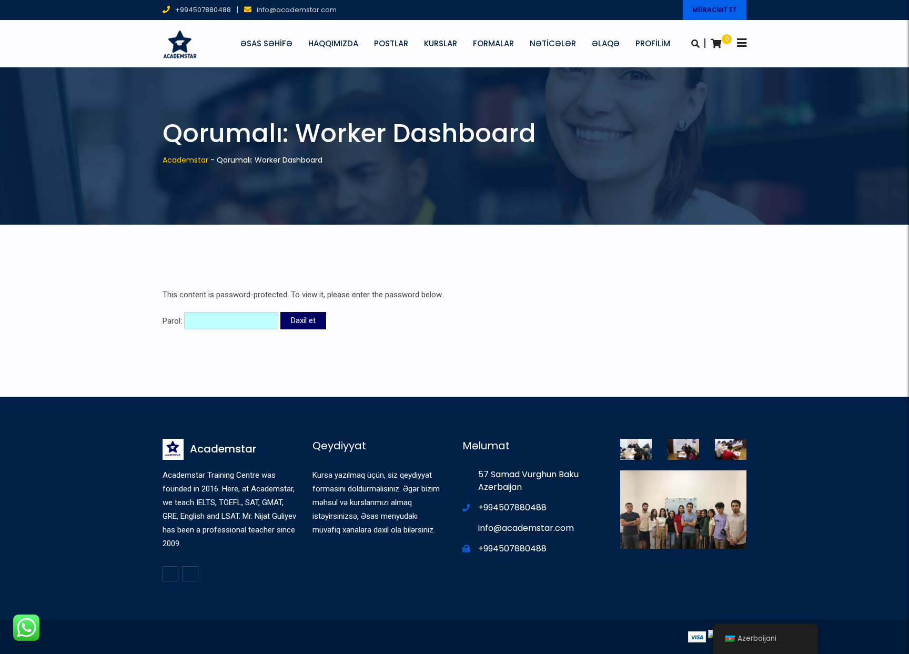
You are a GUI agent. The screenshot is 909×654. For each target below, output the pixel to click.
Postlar (391, 43)
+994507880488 (203, 10)
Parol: (173, 320)
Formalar (493, 43)
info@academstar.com (297, 10)
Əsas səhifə (266, 43)
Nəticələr (553, 43)
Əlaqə (606, 43)
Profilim (652, 43)
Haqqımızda (333, 43)
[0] (716, 44)
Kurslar (440, 43)
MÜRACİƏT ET (714, 9)
